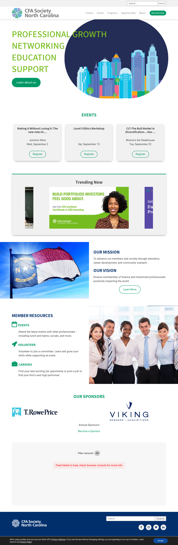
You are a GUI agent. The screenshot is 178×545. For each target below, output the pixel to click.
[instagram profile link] (148, 527)
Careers (89, 12)
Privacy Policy (26, 542)
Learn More (129, 289)
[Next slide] (149, 208)
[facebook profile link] (141, 527)
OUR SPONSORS (89, 396)
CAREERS (25, 364)
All (97, 453)
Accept (161, 541)
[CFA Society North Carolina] (35, 13)
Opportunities (128, 12)
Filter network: (86, 453)
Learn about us (26, 82)
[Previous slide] (28, 208)
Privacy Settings (58, 539)
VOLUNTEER (27, 344)
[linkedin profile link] (163, 527)
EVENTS (89, 115)
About (142, 12)
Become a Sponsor (89, 431)
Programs (112, 12)
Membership (157, 12)
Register (37, 154)
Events (100, 12)
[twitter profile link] (156, 527)
